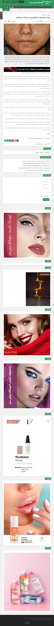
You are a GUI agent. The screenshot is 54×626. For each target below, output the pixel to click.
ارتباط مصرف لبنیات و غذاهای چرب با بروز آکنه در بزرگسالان (33, 17)
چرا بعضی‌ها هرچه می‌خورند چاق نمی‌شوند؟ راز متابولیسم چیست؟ (35, 165)
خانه (48, 15)
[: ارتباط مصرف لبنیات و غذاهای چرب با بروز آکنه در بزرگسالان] (5, 21)
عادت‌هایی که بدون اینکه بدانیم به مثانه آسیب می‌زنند (38, 170)
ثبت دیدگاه (46, 199)
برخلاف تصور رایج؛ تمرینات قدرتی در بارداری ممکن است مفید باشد (35, 161)
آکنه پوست (47, 152)
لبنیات (37, 152)
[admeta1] (27, 69)
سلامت (44, 15)
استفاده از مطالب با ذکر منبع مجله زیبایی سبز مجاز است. (41, 620)
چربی (42, 152)
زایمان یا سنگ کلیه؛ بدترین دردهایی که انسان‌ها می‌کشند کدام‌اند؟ (26, 9)
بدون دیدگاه (39, 144)
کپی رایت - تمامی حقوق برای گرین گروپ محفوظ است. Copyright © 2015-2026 (37, 618)
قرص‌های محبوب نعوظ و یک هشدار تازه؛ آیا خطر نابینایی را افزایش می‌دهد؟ (33, 168)
